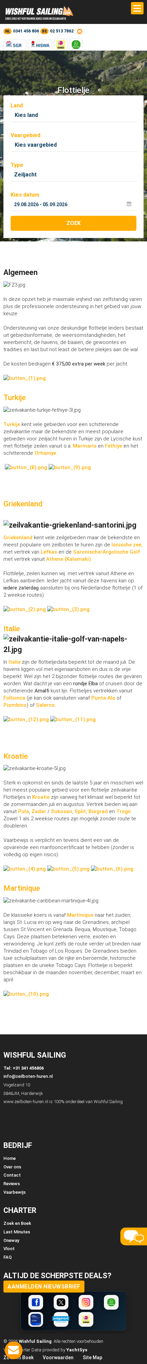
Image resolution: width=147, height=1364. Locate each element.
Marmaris (84, 446)
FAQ (7, 1257)
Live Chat (13, 1350)
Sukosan (61, 811)
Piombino (15, 705)
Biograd (98, 811)
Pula (23, 811)
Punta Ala (103, 698)
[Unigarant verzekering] (61, 1319)
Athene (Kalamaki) (68, 559)
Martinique (21, 888)
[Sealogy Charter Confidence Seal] (35, 1319)
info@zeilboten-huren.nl (28, 1076)
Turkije (14, 397)
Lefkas (49, 552)
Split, (81, 811)
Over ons (12, 1166)
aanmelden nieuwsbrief (44, 1286)
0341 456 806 (26, 31)
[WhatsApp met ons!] (76, 45)
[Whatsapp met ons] (111, 1302)
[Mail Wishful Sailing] (79, 31)
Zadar (38, 811)
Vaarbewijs (14, 1192)
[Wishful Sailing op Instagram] (86, 1302)
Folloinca (14, 698)
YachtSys (76, 1349)
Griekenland (22, 504)
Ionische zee (126, 545)
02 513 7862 (62, 31)
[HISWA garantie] (40, 44)
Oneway (11, 1240)
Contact (12, 1175)
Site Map (92, 1357)
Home (9, 1158)
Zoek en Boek (17, 1223)
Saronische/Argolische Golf (106, 552)
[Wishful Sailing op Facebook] (35, 1302)
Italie (11, 628)
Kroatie (15, 756)
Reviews (11, 1183)
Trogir (123, 811)
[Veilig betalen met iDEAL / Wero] (60, 45)
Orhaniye (45, 453)
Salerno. (46, 705)
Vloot (9, 1248)
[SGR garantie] (14, 44)
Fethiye (114, 446)
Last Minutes (16, 1231)
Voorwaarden (58, 1357)
